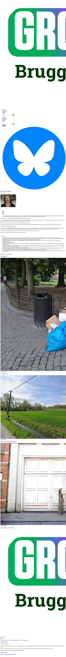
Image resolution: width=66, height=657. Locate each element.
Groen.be (1, 638)
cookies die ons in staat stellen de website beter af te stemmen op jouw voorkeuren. (18, 656)
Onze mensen (4, 111)
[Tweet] (3, 212)
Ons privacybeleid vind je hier (19, 650)
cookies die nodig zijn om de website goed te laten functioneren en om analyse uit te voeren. (23, 655)
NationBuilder (16, 640)
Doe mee (3, 112)
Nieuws (3, 109)
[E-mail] (3, 214)
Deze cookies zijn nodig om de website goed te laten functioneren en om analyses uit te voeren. (21, 654)
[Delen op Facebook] (3, 211)
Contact (3, 113)
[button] (3, 122)
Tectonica (25, 640)
